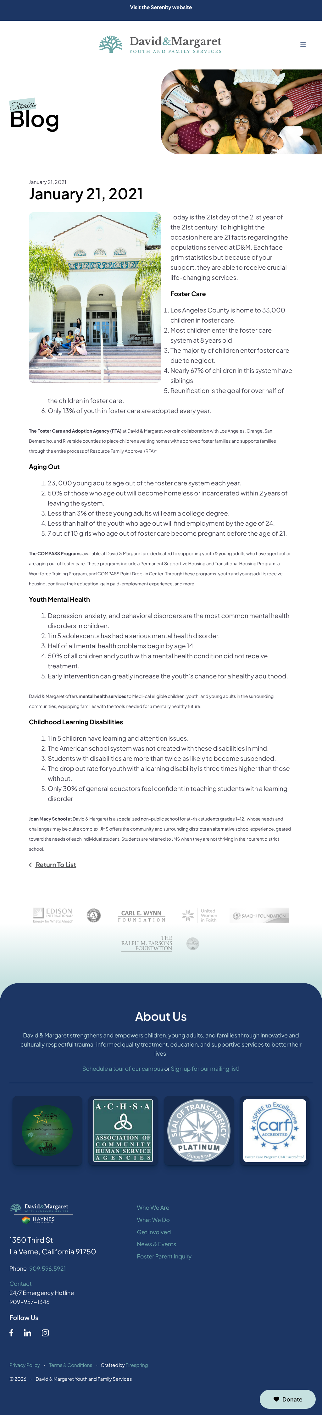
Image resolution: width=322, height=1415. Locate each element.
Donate (292, 1399)
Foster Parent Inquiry (164, 1256)
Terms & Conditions (70, 1365)
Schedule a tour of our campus (122, 1068)
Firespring (136, 1365)
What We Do (153, 1219)
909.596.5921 (47, 1268)
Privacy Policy (24, 1365)
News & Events (156, 1243)
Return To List (55, 865)
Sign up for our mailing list (204, 1068)
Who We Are (153, 1207)
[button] (303, 45)
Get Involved (154, 1231)
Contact (20, 1283)
